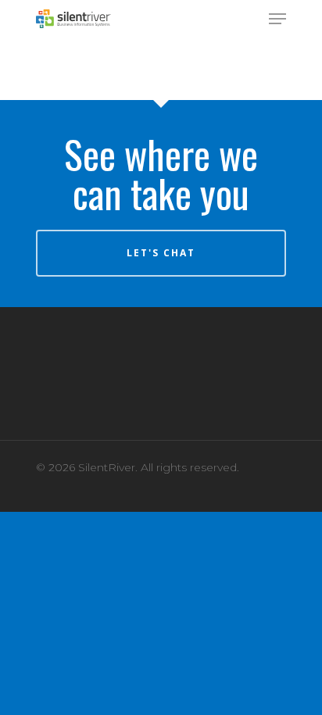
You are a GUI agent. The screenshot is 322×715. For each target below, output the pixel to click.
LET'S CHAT (161, 252)
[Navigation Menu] (277, 19)
